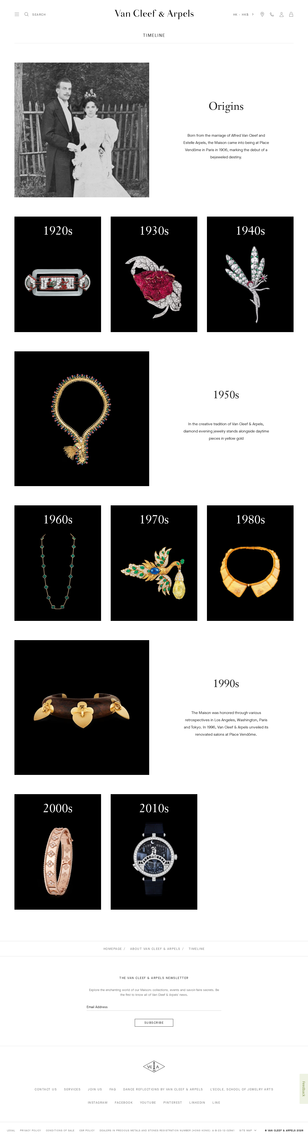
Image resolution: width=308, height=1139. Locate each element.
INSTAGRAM (98, 1102)
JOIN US (95, 1089)
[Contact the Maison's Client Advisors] (272, 14)
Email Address (97, 1007)
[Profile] (281, 14)
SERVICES (72, 1089)
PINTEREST (172, 1102)
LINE (216, 1102)
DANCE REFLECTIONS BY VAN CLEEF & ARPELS (163, 1089)
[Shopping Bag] (291, 14)
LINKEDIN (197, 1102)
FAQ (112, 1089)
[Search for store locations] (262, 14)
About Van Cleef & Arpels (155, 949)
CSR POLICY (87, 1130)
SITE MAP (246, 1130)
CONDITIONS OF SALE (60, 1130)
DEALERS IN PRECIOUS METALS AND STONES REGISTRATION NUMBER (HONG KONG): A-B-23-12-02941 (167, 1130)
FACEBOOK (124, 1102)
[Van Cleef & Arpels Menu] (16, 14)
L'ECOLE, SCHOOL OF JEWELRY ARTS (242, 1089)
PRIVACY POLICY (30, 1130)
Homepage (112, 949)
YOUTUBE (148, 1102)
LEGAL (11, 1130)
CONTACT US (46, 1089)
